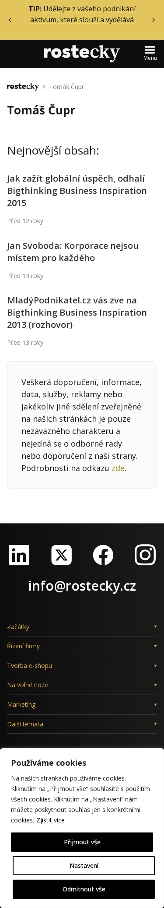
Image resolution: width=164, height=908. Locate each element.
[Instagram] (145, 554)
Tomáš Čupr (66, 87)
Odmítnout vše (84, 889)
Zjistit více (50, 820)
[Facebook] (103, 554)
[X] (61, 554)
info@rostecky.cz (82, 586)
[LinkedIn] (19, 554)
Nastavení (84, 865)
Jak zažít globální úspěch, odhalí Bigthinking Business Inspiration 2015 (77, 190)
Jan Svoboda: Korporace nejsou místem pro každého (73, 252)
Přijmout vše (82, 842)
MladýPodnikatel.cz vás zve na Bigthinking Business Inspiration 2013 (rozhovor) (77, 312)
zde (118, 468)
